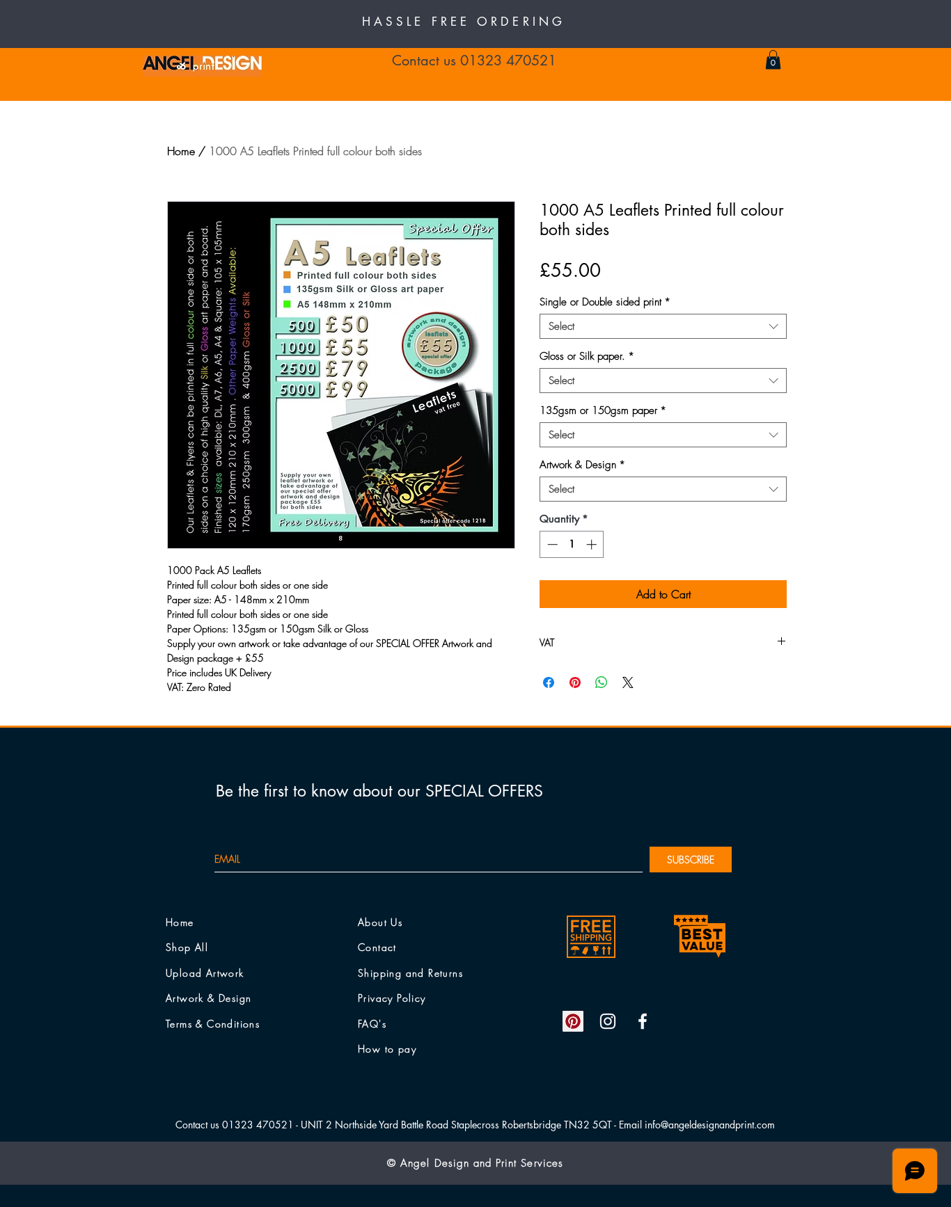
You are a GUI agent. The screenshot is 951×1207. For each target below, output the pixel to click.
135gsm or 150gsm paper (603, 410)
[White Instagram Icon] (607, 1021)
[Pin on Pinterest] (575, 682)
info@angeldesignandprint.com (710, 1124)
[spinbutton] (571, 544)
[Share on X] (628, 682)
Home (181, 151)
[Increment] (592, 544)
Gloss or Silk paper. (587, 356)
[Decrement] (551, 544)
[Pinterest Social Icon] (573, 1021)
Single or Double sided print (605, 302)
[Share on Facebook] (548, 682)
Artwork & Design (582, 464)
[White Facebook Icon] (642, 1021)
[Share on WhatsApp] (601, 682)
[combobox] (663, 326)
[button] (773, 59)
